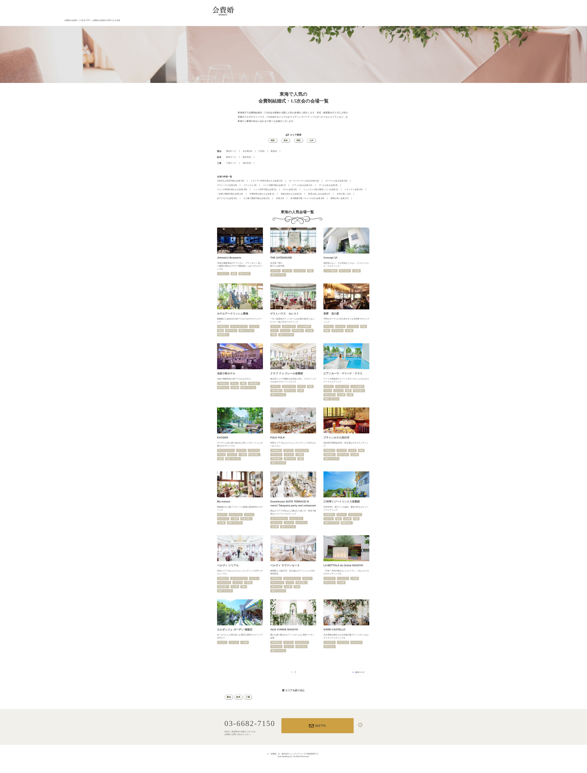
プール (301, 386)
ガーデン (275, 271)
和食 (363, 326)
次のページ (359, 672)
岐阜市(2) (247, 157)
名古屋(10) (247, 151)
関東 (273, 140)
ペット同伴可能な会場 (264, 189)
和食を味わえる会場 (291, 194)
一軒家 (243, 455)
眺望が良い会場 (340, 198)
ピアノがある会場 (302, 185)
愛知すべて (231, 151)
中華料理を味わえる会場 (261, 194)
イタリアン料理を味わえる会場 (266, 181)
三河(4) (261, 151)
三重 (248, 697)
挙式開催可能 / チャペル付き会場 (307, 198)
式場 (280, 198)
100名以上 (223, 326)
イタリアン (223, 274)
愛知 (229, 697)
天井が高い (344, 194)
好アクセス (244, 274)
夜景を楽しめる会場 (319, 194)
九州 (311, 140)
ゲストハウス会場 (227, 185)
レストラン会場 (353, 189)
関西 (299, 140)
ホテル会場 (290, 189)
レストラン (299, 271)
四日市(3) (247, 163)
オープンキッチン (239, 326)
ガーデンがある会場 (336, 181)
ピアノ (274, 331)
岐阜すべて (231, 157)
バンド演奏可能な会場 (274, 185)
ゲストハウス (288, 326)
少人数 (356, 271)
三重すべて (231, 163)
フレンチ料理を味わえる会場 (232, 189)
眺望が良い (223, 335)
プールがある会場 (328, 185)
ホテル (234, 383)
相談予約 (320, 725)
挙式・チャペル (278, 275)
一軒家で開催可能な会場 (230, 194)
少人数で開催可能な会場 (256, 198)
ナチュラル (250, 185)
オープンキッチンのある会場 (304, 181)
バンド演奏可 (330, 271)
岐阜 (238, 697)
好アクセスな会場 (227, 198)
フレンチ (287, 271)
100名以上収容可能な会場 (230, 181)
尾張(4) (274, 151)
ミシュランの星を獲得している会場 (320, 189)
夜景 (234, 274)
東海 (286, 140)
